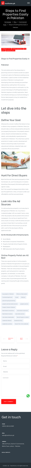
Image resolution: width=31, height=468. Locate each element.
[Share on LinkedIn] (7, 328)
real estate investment (22, 310)
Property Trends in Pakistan (8, 307)
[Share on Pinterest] (11, 328)
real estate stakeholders (8, 317)
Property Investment (17, 48)
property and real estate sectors (9, 304)
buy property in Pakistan (8, 294)
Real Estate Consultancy (8, 310)
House (16, 297)
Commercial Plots (6, 48)
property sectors (24, 304)
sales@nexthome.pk (8, 435)
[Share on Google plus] (9, 328)
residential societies (7, 324)
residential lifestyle (6, 320)
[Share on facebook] (2, 328)
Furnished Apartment (7, 297)
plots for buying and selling (8, 300)
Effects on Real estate (22, 294)
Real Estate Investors (7, 313)
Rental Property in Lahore (23, 317)
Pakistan (23, 297)
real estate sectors (19, 313)
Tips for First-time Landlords (21, 324)
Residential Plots (10, 50)
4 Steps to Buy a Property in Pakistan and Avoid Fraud (7, 338)
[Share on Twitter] (4, 328)
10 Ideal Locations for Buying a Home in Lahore (23, 338)
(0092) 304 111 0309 (8, 426)
